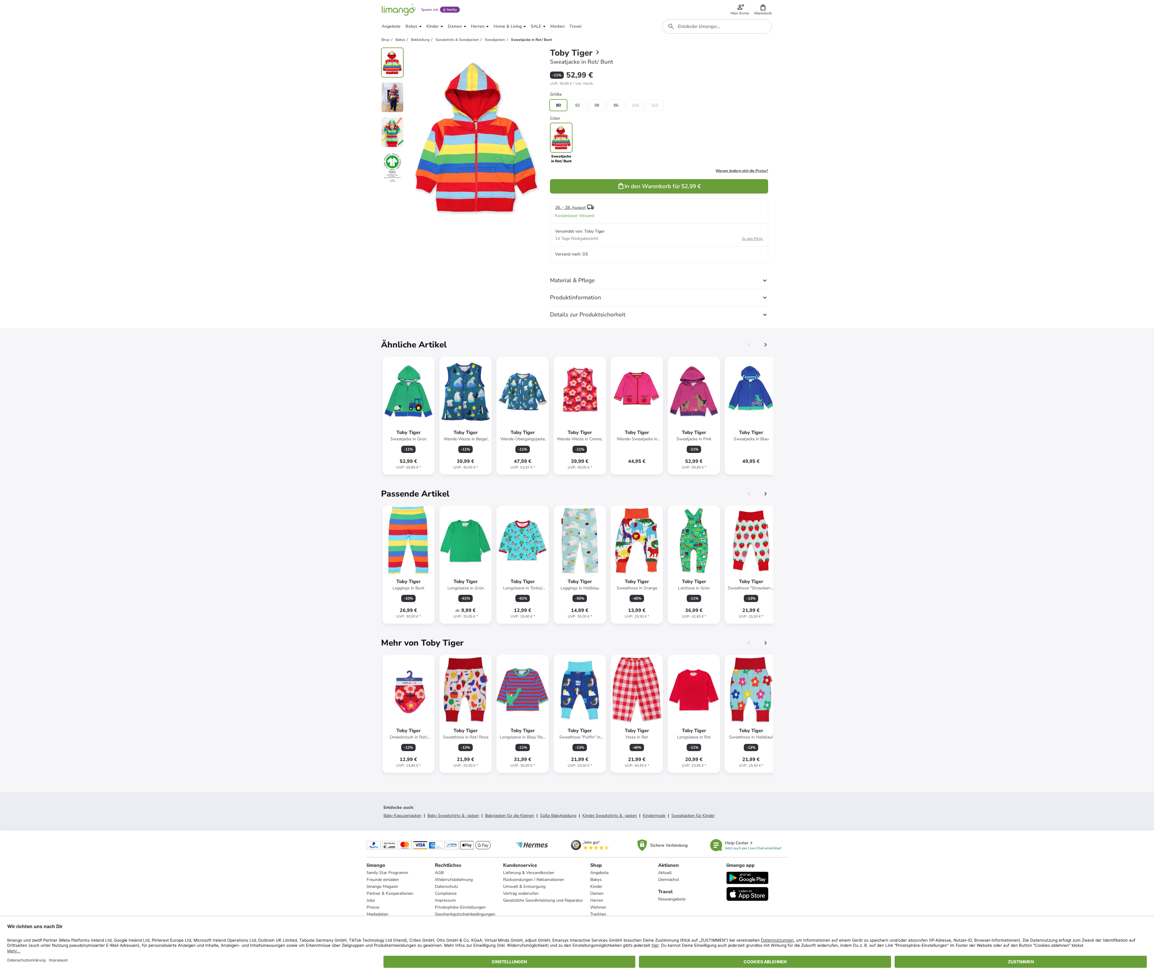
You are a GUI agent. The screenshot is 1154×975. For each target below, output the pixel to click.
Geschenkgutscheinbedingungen (465, 914)
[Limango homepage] (399, 9)
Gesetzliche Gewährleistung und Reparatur (543, 900)
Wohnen (598, 907)
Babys (596, 879)
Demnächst (668, 879)
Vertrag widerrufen (521, 893)
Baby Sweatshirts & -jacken (453, 815)
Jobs (371, 900)
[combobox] (717, 26)
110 (654, 105)
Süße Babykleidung (558, 815)
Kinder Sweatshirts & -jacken (609, 815)
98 (596, 105)
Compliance (445, 893)
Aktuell (665, 873)
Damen (596, 893)
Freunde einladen (383, 879)
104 (635, 105)
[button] (763, 9)
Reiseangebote (671, 899)
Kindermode (654, 815)
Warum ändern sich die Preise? (742, 170)
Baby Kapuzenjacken (402, 815)
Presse (373, 907)
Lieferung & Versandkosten (528, 873)
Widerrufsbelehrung (454, 879)
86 (616, 105)
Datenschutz (446, 886)
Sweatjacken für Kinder (693, 815)
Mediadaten (377, 914)
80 (558, 105)
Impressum (445, 900)
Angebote (599, 873)
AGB (439, 873)
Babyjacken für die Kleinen (509, 815)
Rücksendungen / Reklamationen (533, 879)
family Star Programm (387, 873)
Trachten (598, 914)
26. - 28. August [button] (570, 207)
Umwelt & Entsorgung (524, 886)
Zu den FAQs (752, 238)
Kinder (596, 886)
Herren (596, 900)
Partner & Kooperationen (390, 893)
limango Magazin (382, 886)
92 (577, 105)
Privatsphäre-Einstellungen (460, 907)
